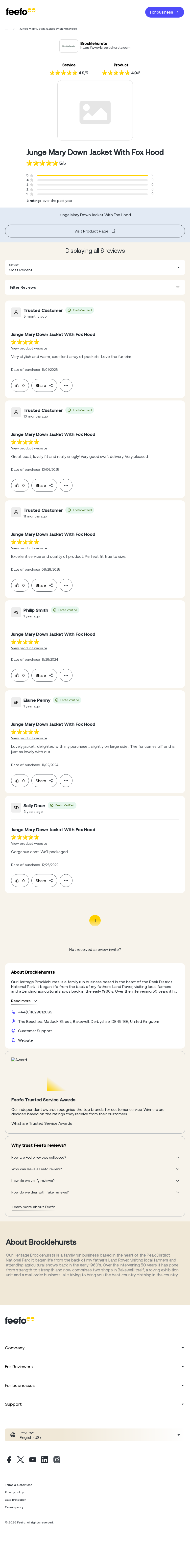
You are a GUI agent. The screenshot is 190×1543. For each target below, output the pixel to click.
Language (27, 1432)
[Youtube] (32, 1460)
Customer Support (35, 1031)
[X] (20, 1460)
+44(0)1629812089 (35, 1012)
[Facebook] (8, 1460)
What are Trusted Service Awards (41, 1123)
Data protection (15, 1499)
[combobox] (95, 267)
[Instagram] (56, 1460)
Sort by (14, 264)
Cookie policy (14, 1507)
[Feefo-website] (21, 12)
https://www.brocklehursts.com (105, 47)
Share (41, 385)
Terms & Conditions (18, 1485)
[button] (95, 267)
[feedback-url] (25, 342)
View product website (29, 348)
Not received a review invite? (95, 949)
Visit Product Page (91, 231)
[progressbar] (92, 175)
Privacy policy (14, 1492)
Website (25, 1040)
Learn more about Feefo (33, 1207)
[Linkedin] (44, 1460)
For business (161, 12)
